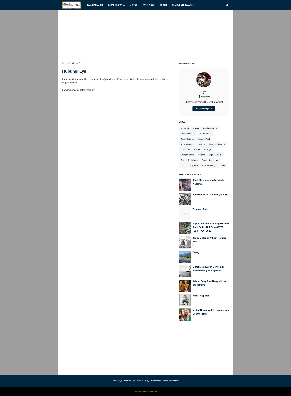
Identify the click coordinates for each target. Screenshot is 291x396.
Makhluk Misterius (217, 144)
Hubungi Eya (129, 381)
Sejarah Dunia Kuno (189, 160)
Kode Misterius (187, 144)
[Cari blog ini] (227, 5)
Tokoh (163, 5)
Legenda (201, 144)
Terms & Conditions (171, 381)
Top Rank (194, 165)
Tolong (195, 252)
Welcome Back (200, 209)
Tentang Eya (117, 381)
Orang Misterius (187, 155)
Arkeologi (185, 128)
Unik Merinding (208, 165)
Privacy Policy (143, 381)
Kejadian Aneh (95, 5)
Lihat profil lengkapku (204, 108)
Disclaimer (156, 381)
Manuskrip (185, 149)
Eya (204, 92)
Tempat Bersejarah (183, 5)
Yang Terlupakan (200, 295)
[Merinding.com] (71, 5)
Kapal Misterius (187, 139)
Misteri (134, 5)
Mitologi (207, 149)
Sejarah (201, 155)
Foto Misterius (205, 134)
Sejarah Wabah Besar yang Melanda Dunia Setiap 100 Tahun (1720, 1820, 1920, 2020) (210, 227)
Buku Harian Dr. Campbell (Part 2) (209, 194)
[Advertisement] (145, 36)
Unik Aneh (149, 5)
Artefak (196, 128)
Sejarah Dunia (116, 5)
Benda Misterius (210, 128)
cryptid (222, 165)
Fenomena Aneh (188, 134)
